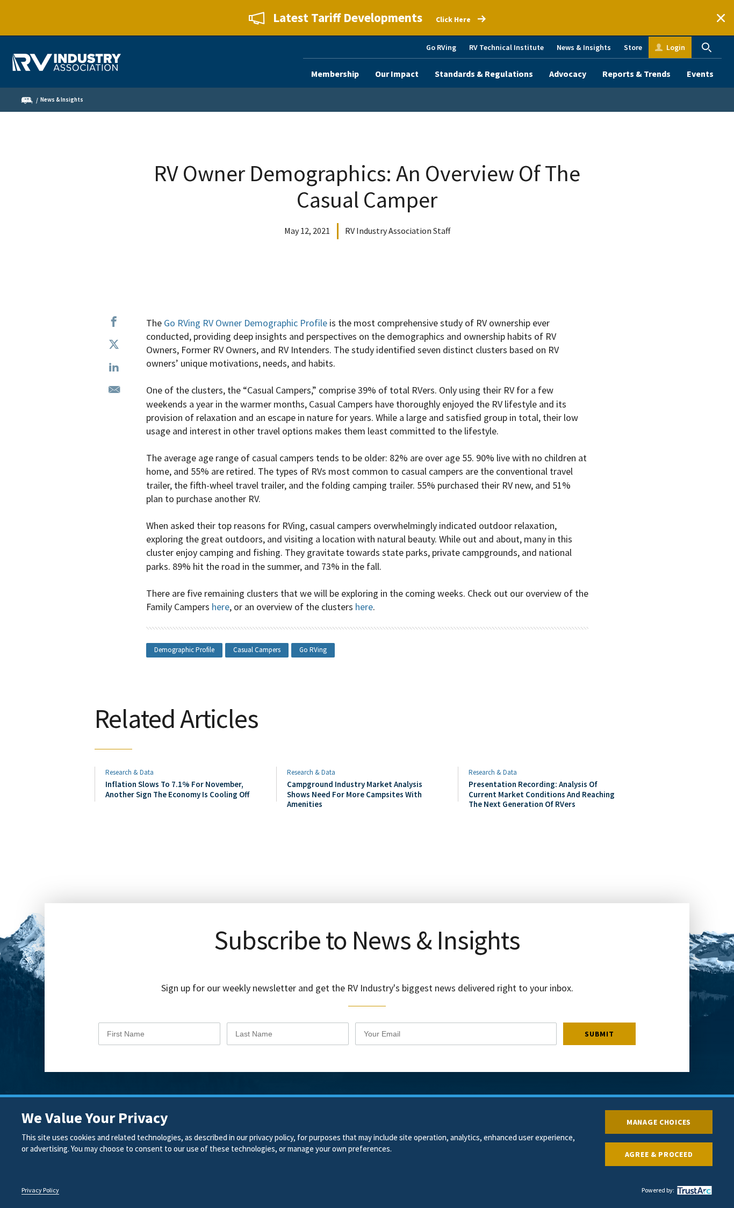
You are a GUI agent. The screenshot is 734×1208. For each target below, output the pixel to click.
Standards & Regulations (484, 73)
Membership (335, 73)
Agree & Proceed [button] (659, 1154)
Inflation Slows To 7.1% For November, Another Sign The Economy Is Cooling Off (177, 789)
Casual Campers (256, 649)
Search (707, 47)
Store (633, 47)
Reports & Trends (636, 73)
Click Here (453, 19)
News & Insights (584, 47)
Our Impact (397, 73)
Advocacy (567, 73)
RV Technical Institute (506, 47)
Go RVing (441, 47)
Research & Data (129, 772)
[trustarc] (693, 1190)
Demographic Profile (184, 649)
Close (720, 17)
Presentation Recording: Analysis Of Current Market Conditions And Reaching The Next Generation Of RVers (542, 794)
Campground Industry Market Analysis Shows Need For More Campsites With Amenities (354, 794)
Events (700, 73)
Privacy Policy (40, 1190)
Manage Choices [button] (659, 1122)
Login (675, 47)
